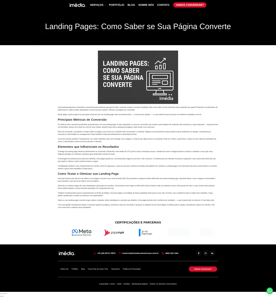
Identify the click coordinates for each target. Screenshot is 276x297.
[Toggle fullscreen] (4, 293)
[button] (270, 291)
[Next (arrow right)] (2, 296)
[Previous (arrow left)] (1, 296)
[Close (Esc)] (1, 293)
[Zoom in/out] (6, 293)
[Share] (2, 293)
